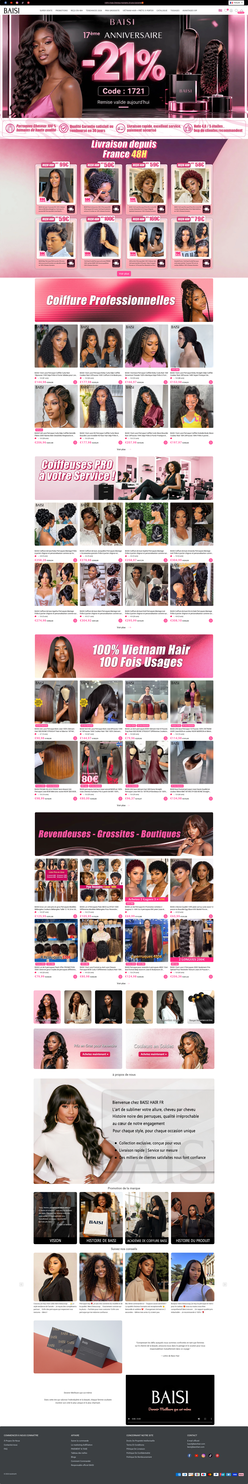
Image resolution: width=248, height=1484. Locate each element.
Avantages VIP (190, 10)
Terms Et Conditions (135, 1445)
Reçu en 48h (77, 10)
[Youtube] (11, 2)
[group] (42, 378)
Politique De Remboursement (139, 1457)
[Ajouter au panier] (75, 382)
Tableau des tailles (79, 1453)
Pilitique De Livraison (135, 1449)
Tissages (175, 10)
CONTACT (192, 1435)
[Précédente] (88, 3)
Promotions (62, 10)
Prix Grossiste (112, 10)
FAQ (5, 1449)
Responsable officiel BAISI (82, 1465)
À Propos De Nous (12, 1441)
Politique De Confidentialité (138, 1453)
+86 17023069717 (133, 3)
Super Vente (46, 10)
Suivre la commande (80, 1441)
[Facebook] (6, 2)
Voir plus (124, 273)
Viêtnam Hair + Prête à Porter (138, 10)
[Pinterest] (28, 2)
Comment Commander (81, 1461)
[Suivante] (160, 3)
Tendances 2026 (94, 10)
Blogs (73, 1457)
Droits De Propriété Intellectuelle (140, 1441)
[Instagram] (17, 2)
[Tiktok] (23, 2)
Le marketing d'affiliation (81, 1445)
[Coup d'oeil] (166, 382)
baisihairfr (12, 1474)
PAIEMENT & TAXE (79, 1449)
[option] (124, 66)
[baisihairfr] (11, 10)
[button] (236, 2)
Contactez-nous (10, 1445)
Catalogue (162, 10)
